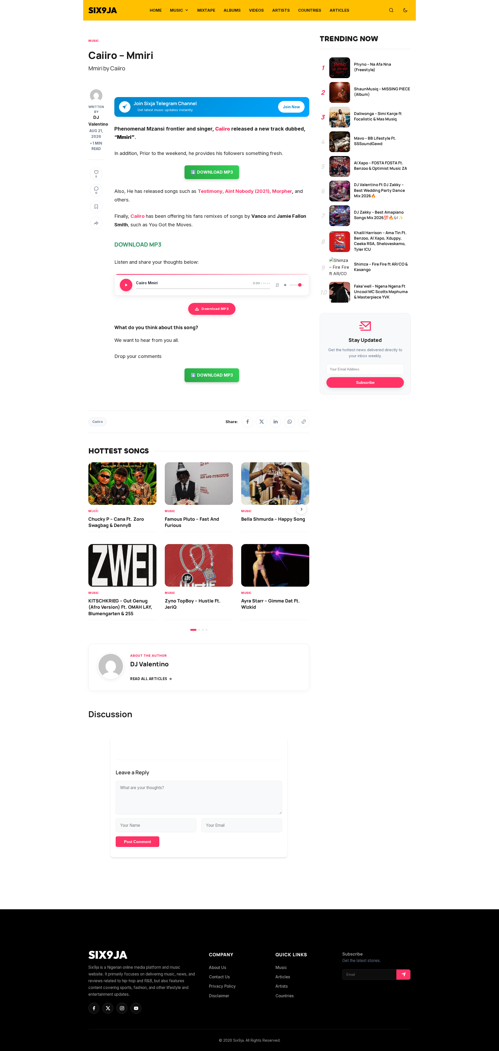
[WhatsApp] (289, 422)
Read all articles (148, 679)
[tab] (193, 630)
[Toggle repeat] (277, 285)
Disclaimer (219, 995)
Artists (281, 986)
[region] (198, 546)
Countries (284, 995)
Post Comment (137, 841)
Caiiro (97, 422)
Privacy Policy (222, 986)
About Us (217, 967)
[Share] (96, 223)
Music (93, 41)
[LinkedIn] (275, 422)
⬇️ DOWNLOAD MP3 (212, 172)
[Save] (96, 206)
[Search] (391, 10)
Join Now (291, 107)
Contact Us (219, 976)
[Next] (301, 509)
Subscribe (365, 382)
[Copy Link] (303, 422)
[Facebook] (247, 422)
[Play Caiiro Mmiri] (126, 285)
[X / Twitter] (261, 422)
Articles (282, 976)
